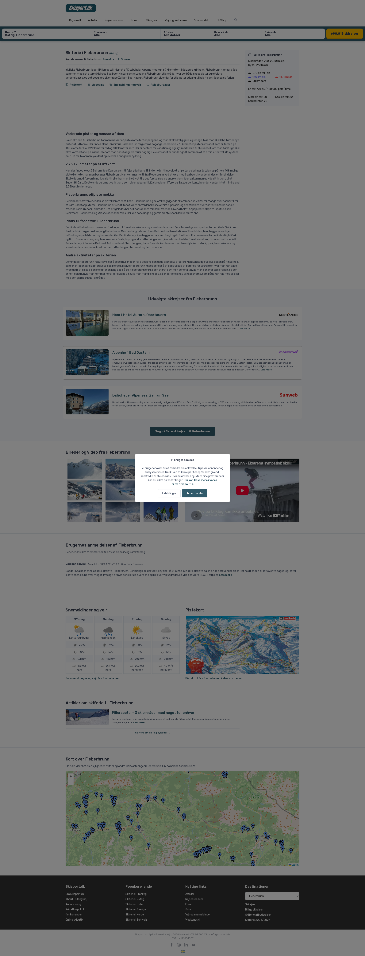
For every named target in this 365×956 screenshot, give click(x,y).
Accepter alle (194, 493)
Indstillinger (169, 493)
